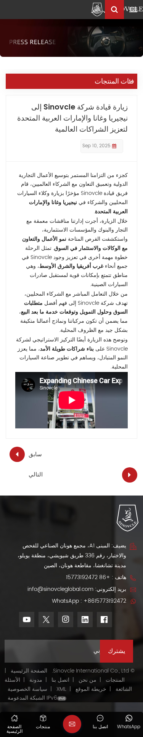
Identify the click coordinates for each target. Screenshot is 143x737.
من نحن (87, 680)
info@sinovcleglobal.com (60, 589)
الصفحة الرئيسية (29, 670)
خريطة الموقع (90, 689)
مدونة (35, 680)
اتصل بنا (60, 680)
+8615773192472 (105, 601)
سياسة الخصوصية (27, 689)
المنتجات (115, 680)
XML (61, 689)
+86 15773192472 (88, 577)
